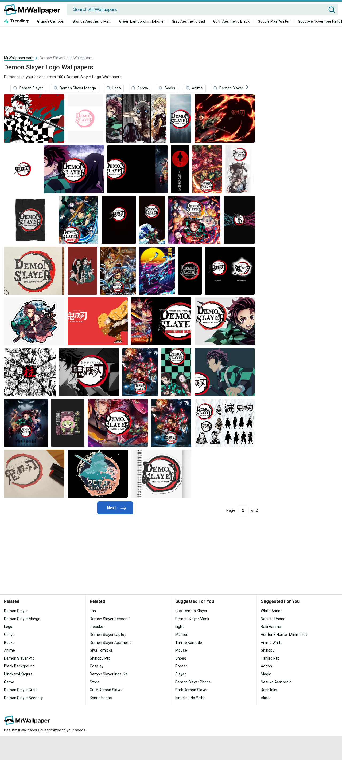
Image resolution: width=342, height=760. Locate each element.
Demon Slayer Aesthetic (110, 642)
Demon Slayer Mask (192, 619)
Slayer (180, 674)
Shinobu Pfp (100, 658)
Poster (181, 666)
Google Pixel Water (274, 21)
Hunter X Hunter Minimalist (284, 634)
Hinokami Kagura (18, 674)
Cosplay (96, 666)
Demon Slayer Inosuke (109, 674)
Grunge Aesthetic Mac (91, 21)
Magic (266, 674)
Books (170, 88)
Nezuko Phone (273, 619)
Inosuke (96, 626)
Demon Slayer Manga (78, 88)
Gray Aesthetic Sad (188, 21)
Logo (116, 88)
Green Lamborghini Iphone (141, 21)
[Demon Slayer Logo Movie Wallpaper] (78, 220)
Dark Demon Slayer (191, 690)
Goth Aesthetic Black (231, 21)
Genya (142, 88)
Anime (197, 88)
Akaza (266, 698)
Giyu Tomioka (101, 650)
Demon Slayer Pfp (234, 88)
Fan (93, 611)
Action (266, 666)
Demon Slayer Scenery (23, 698)
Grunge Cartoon (50, 21)
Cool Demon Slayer (191, 611)
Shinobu (268, 650)
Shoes (180, 658)
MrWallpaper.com (19, 58)
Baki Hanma (271, 626)
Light (179, 626)
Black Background (19, 666)
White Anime (271, 611)
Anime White (271, 642)
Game (9, 682)
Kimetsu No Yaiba (190, 698)
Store (94, 682)
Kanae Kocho (101, 698)
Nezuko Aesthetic (276, 682)
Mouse (181, 650)
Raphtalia (269, 690)
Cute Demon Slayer (106, 690)
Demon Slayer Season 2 (110, 619)
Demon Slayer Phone (193, 682)
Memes (181, 634)
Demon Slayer (31, 88)
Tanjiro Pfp (270, 658)
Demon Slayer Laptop (108, 634)
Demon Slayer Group (21, 690)
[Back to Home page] (34, 9)
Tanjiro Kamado (188, 642)
